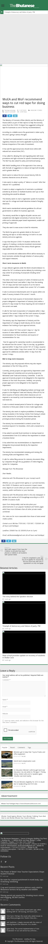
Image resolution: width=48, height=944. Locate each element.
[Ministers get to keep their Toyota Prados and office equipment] (7, 755)
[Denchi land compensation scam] (7, 764)
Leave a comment (10, 112)
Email (4, 707)
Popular (4, 747)
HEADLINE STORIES (36, 110)
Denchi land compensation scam (24, 761)
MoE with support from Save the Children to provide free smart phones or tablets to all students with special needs (16, 551)
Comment (6, 680)
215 (24, 763)
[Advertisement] (24, 39)
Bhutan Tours (21, 816)
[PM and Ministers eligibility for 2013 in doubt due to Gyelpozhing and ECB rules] (7, 784)
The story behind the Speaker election (17, 597)
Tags (29, 747)
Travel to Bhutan (29, 818)
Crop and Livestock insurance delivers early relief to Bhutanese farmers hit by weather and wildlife (21, 888)
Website (5, 714)
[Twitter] (6, 862)
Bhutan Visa (19, 818)
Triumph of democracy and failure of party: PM (19, 12)
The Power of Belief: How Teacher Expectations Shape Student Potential (22, 873)
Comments (21, 747)
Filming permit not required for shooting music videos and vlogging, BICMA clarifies (22, 896)
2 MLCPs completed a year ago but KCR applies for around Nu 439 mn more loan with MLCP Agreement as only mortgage (32, 560)
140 (24, 786)
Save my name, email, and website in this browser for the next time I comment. (23, 721)
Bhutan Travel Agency (8, 816)
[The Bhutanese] (24, 5)
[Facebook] (2, 862)
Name (5, 700)
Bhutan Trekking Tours (34, 816)
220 (24, 756)
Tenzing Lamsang (9, 110)
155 (12, 778)
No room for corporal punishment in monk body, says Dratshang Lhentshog (21, 881)
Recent (12, 747)
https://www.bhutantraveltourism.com (28, 803)
